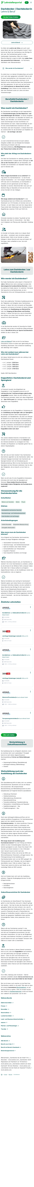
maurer (3, 1022)
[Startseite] (1, 1074)
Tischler (4, 1029)
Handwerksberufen (16, 991)
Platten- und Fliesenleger (9, 1026)
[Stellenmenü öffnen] (30, 607)
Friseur (3, 1006)
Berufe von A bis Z (7, 1044)
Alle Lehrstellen (8, 735)
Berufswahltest (21, 987)
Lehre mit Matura (6, 341)
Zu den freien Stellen (10, 17)
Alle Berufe (5, 1040)
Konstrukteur (5, 1012)
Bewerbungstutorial (7, 1050)
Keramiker (4, 1009)
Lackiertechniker (7, 1016)
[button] (17, 42)
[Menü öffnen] (31, 2)
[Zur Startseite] (11, 2)
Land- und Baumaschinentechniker (12, 1019)
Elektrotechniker (6, 1002)
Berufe (10, 1074)
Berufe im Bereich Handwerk (10, 1047)
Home (5, 1074)
